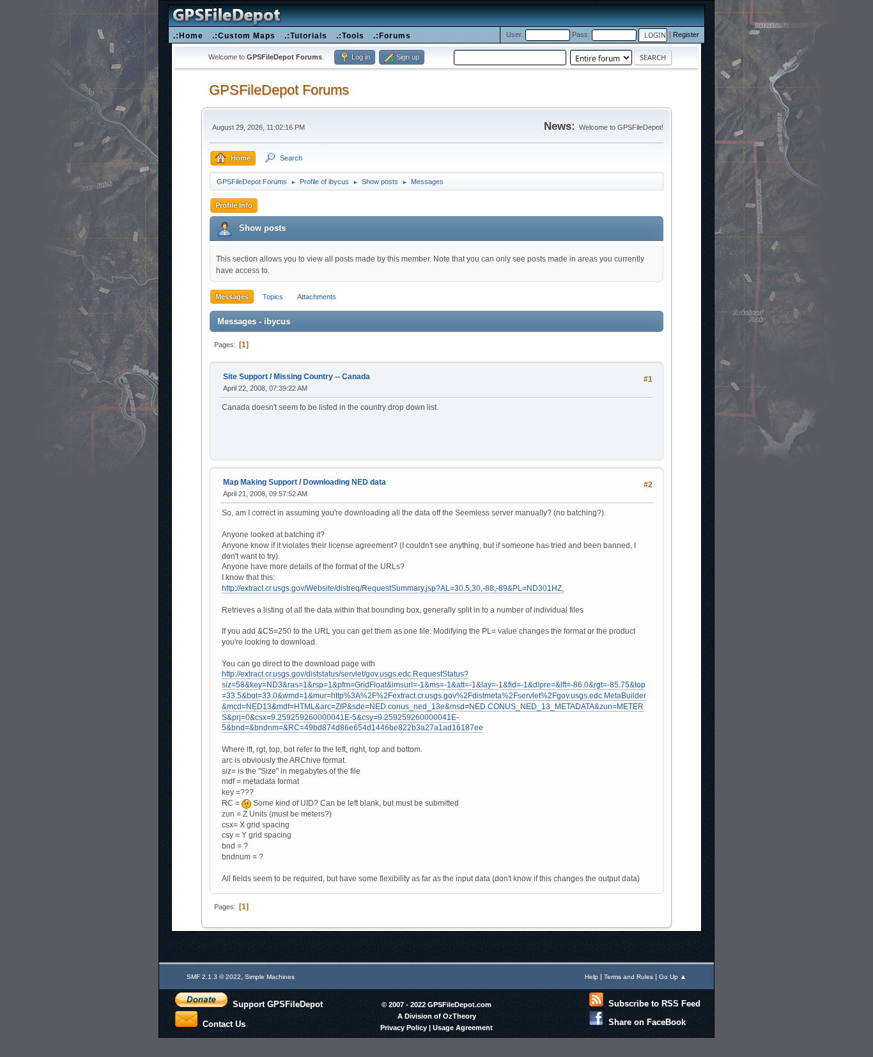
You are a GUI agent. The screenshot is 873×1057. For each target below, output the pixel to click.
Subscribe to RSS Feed (651, 1003)
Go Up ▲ (672, 976)
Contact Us (221, 1023)
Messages (232, 297)
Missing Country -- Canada (322, 376)
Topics (273, 297)
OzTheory (459, 1016)
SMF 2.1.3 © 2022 (214, 976)
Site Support (245, 376)
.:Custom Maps (243, 35)
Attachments (316, 297)
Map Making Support (260, 482)
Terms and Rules (628, 976)
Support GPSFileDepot (275, 1003)
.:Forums (392, 35)
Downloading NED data (344, 482)
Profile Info (233, 205)
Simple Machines (270, 976)
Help (591, 976)
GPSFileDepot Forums (279, 90)
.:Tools (350, 35)
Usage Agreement (463, 1027)
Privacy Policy (403, 1027)
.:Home (188, 35)
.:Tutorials (305, 35)
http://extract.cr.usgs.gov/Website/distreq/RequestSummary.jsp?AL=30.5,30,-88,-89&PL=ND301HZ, (393, 588)
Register (686, 34)
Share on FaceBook (644, 1022)
